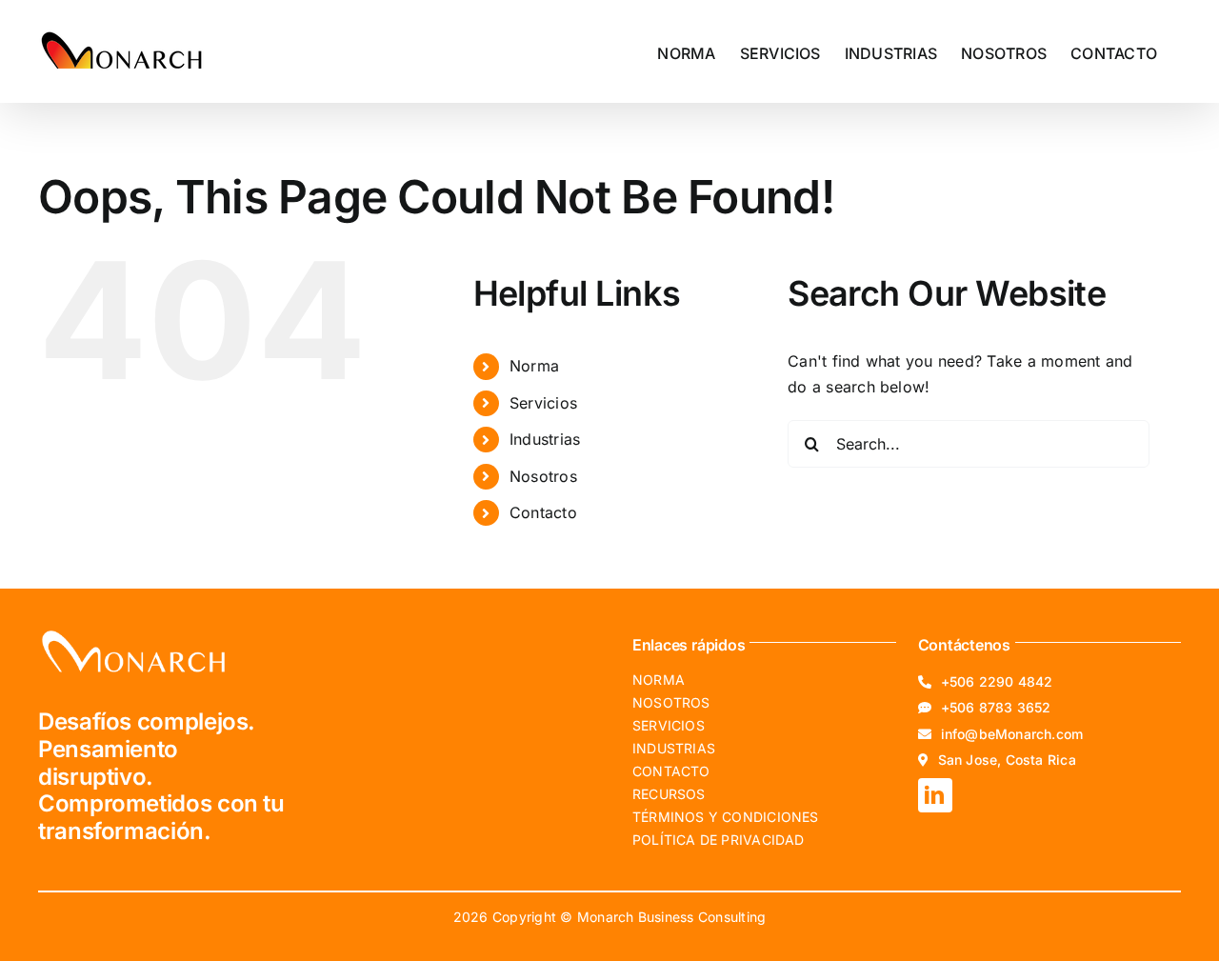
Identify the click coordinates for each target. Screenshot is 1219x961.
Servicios (543, 402)
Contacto (543, 512)
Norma (534, 365)
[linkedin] (935, 795)
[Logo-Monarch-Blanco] (133, 634)
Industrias (545, 439)
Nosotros (543, 476)
